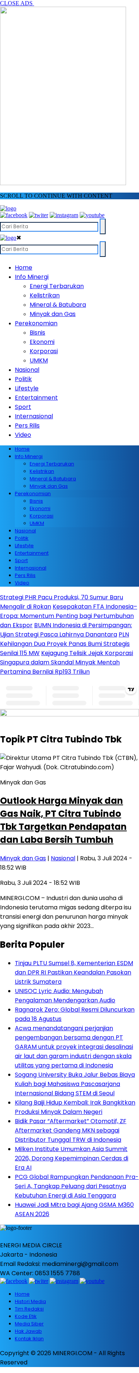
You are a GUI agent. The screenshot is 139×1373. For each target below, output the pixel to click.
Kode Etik (26, 1316)
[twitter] (38, 215)
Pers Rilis (27, 425)
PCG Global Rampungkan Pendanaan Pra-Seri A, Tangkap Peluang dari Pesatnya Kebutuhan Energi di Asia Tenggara (77, 1186)
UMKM (39, 360)
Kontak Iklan (29, 1338)
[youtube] (92, 215)
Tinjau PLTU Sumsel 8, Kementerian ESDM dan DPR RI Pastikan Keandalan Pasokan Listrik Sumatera (74, 972)
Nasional (27, 369)
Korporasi (44, 351)
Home (23, 267)
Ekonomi (42, 342)
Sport (23, 407)
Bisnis (37, 332)
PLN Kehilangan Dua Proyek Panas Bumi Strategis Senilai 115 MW (65, 643)
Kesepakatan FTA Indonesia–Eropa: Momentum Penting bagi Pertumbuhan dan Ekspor (68, 615)
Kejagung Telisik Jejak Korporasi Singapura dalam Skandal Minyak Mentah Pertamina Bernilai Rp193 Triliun (66, 662)
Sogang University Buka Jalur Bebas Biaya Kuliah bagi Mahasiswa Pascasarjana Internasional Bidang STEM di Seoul (75, 1084)
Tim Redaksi (29, 1308)
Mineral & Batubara (58, 304)
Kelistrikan (45, 295)
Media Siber (29, 1323)
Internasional (34, 416)
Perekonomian (36, 323)
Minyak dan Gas (53, 314)
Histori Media (30, 1301)
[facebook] (13, 215)
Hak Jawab (28, 1331)
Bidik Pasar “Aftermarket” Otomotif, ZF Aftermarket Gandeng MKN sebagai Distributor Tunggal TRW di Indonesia (70, 1130)
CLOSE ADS (17, 3)
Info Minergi (32, 277)
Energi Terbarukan (57, 286)
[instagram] (64, 215)
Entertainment (36, 397)
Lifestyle (27, 388)
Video (23, 435)
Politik (23, 379)
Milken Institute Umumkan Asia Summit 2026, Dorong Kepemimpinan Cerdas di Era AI (71, 1158)
